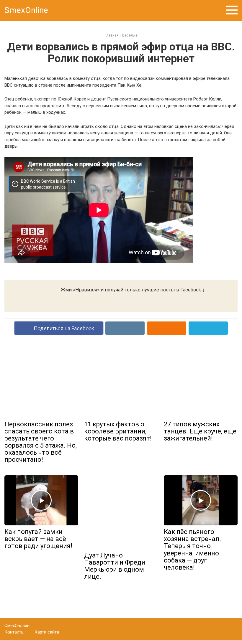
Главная (112, 35)
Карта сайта (47, 632)
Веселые (130, 35)
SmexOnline (26, 10)
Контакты (14, 632)
